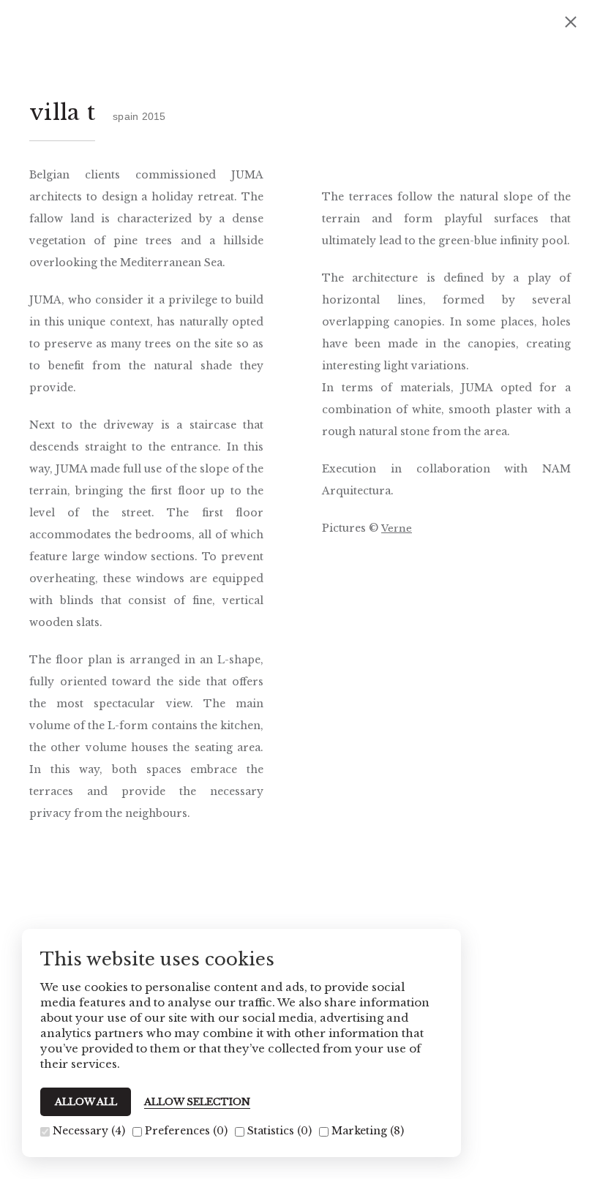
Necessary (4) (87, 1130)
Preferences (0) (185, 1130)
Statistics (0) (278, 1130)
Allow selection (197, 1102)
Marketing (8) (366, 1130)
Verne (396, 528)
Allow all (86, 1102)
